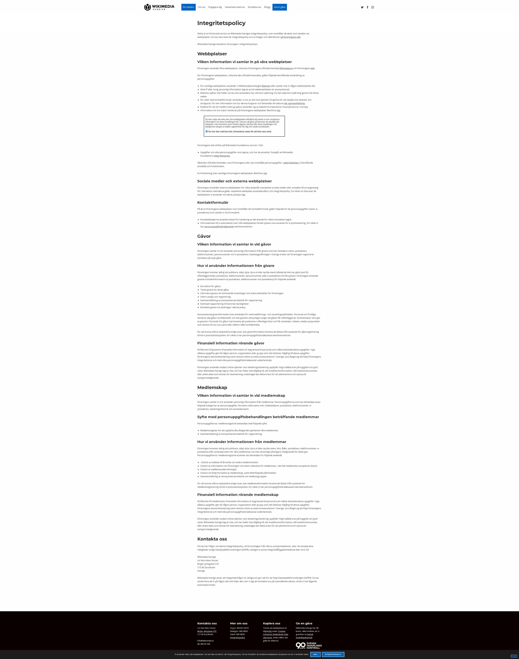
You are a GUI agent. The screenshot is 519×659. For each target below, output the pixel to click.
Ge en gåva (279, 7)
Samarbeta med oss (235, 7)
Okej (315, 654)
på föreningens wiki (290, 37)
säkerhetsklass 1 (291, 162)
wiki (313, 68)
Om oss (201, 7)
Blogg (267, 7)
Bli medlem (188, 7)
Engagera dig (215, 7)
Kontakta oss (254, 7)
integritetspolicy (222, 155)
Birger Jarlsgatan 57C (207, 631)
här (278, 110)
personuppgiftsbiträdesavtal (219, 226)
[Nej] (514, 656)
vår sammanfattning (294, 103)
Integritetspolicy (237, 637)
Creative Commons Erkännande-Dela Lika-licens (275, 634)
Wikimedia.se (286, 68)
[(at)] (279, 549)
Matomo (266, 85)
